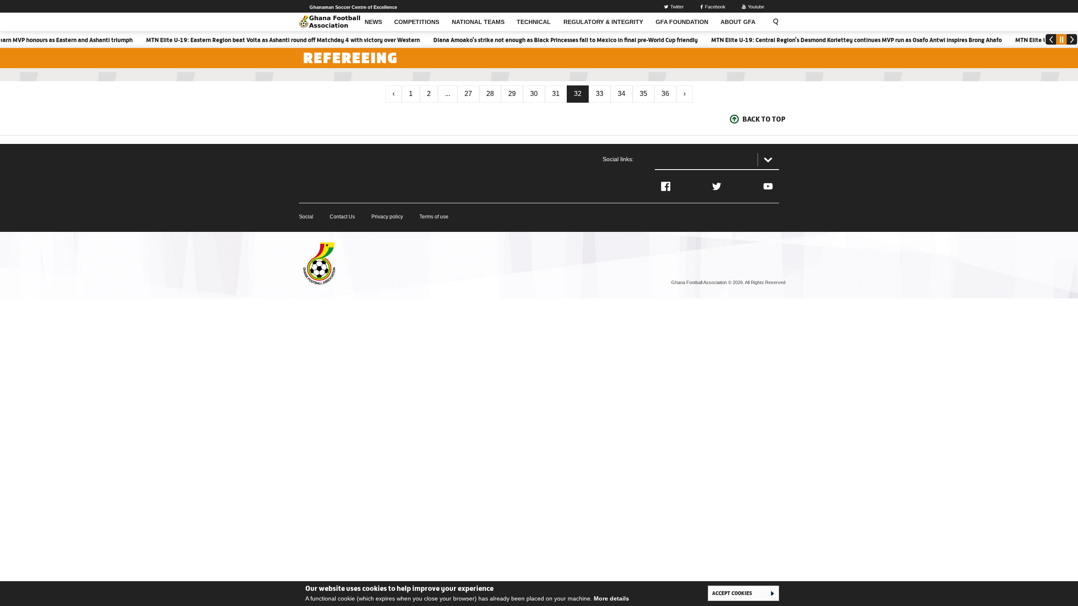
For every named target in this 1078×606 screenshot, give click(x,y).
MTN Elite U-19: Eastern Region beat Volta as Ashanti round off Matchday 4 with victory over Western (270, 40)
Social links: (618, 159)
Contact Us (342, 217)
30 (534, 93)
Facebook (715, 6)
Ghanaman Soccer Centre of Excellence (353, 7)
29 (512, 93)
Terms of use (433, 217)
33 (599, 93)
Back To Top (763, 119)
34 (621, 93)
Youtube (756, 6)
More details (611, 598)
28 (490, 93)
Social (306, 217)
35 (643, 93)
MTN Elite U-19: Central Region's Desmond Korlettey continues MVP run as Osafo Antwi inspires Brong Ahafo (844, 40)
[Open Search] (773, 22)
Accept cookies (732, 593)
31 (556, 93)
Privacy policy (387, 217)
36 (665, 93)
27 (468, 93)
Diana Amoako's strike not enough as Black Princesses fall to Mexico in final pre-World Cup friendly (553, 40)
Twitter (677, 6)
